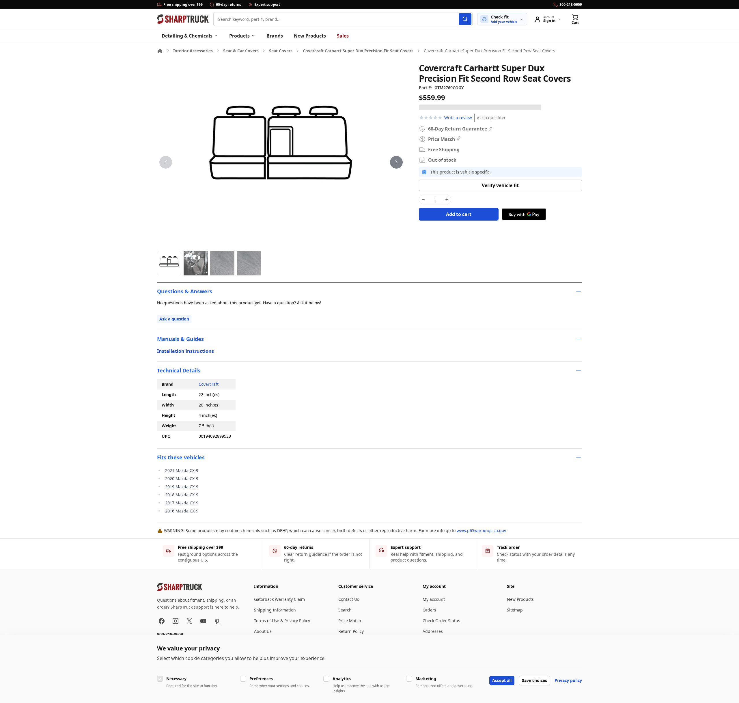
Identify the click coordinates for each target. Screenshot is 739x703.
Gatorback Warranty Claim (279, 599)
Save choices (534, 680)
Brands (274, 36)
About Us (263, 631)
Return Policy (351, 631)
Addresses (433, 631)
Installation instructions (185, 351)
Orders (429, 610)
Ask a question (491, 117)
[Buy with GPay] (524, 214)
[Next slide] (396, 162)
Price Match (349, 620)
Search (345, 610)
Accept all (502, 680)
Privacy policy (568, 680)
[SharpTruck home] (183, 19)
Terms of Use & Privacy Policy (282, 620)
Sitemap (515, 610)
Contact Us (348, 599)
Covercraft (209, 384)
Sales (343, 36)
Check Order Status (441, 620)
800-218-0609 (170, 634)
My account (434, 599)
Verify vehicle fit (500, 185)
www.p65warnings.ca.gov (481, 530)
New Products (310, 36)
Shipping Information (275, 610)
